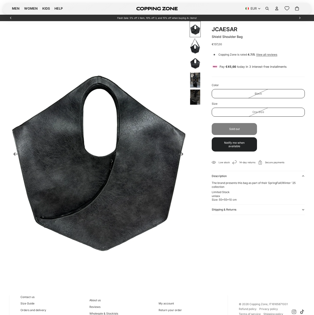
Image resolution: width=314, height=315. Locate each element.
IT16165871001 (278, 304)
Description (219, 176)
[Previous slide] (11, 18)
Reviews (94, 307)
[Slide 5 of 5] (195, 97)
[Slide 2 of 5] (195, 46)
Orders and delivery (33, 310)
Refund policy (248, 309)
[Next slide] (300, 18)
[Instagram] (294, 312)
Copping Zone (258, 304)
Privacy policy (268, 309)
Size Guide (27, 303)
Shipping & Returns (224, 209)
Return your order (170, 310)
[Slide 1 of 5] (195, 29)
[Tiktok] (302, 312)
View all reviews (266, 54)
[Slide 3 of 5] (195, 63)
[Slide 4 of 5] (195, 80)
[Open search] (267, 8)
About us (95, 300)
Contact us (27, 297)
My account (166, 303)
